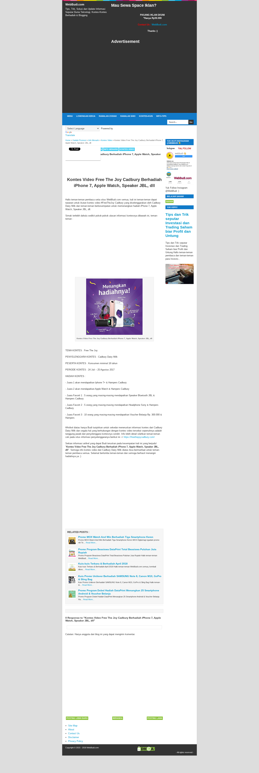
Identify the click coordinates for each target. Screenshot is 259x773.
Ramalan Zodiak (108, 116)
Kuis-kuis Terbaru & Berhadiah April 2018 (103, 563)
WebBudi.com (74, 4)
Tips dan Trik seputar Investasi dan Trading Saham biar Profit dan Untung (178, 225)
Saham (169, 201)
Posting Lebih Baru (77, 718)
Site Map (72, 725)
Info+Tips (161, 116)
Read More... (91, 543)
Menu (70, 116)
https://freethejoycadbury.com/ (139, 437)
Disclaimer (73, 737)
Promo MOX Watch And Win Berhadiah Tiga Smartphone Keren (115, 537)
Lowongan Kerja (85, 116)
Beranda (117, 718)
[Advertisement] (152, 78)
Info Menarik (111, 149)
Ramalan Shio (127, 116)
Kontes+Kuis (146, 116)
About (71, 729)
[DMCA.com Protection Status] (146, 750)
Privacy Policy (75, 741)
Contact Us (74, 733)
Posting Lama (154, 718)
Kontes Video (127, 149)
